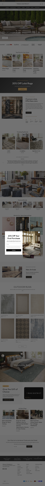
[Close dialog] (39, 232)
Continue (13, 250)
